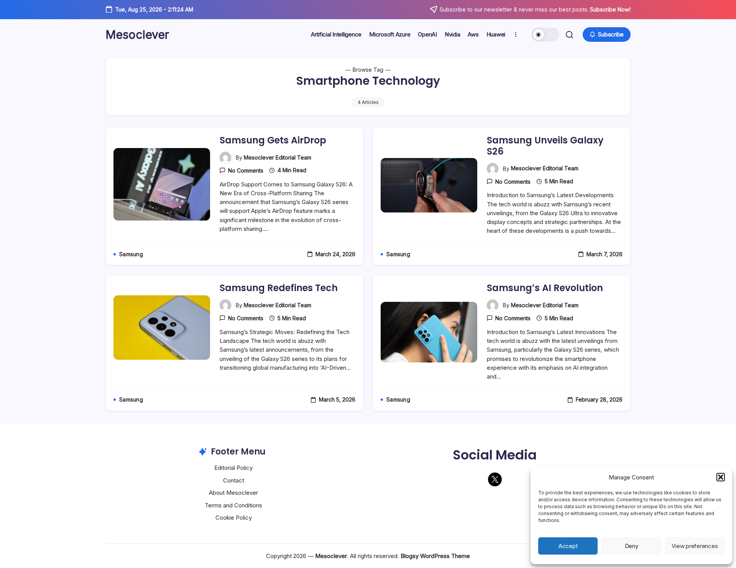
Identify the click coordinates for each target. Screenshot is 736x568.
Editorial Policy (233, 467)
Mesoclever (137, 34)
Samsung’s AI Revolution (545, 288)
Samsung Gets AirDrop (273, 140)
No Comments (245, 170)
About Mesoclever (233, 492)
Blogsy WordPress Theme (435, 556)
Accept (568, 546)
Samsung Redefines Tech (279, 288)
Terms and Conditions (233, 505)
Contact (233, 480)
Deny (631, 546)
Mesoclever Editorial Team (277, 157)
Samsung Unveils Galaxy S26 (545, 146)
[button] (720, 477)
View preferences (695, 546)
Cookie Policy (233, 517)
